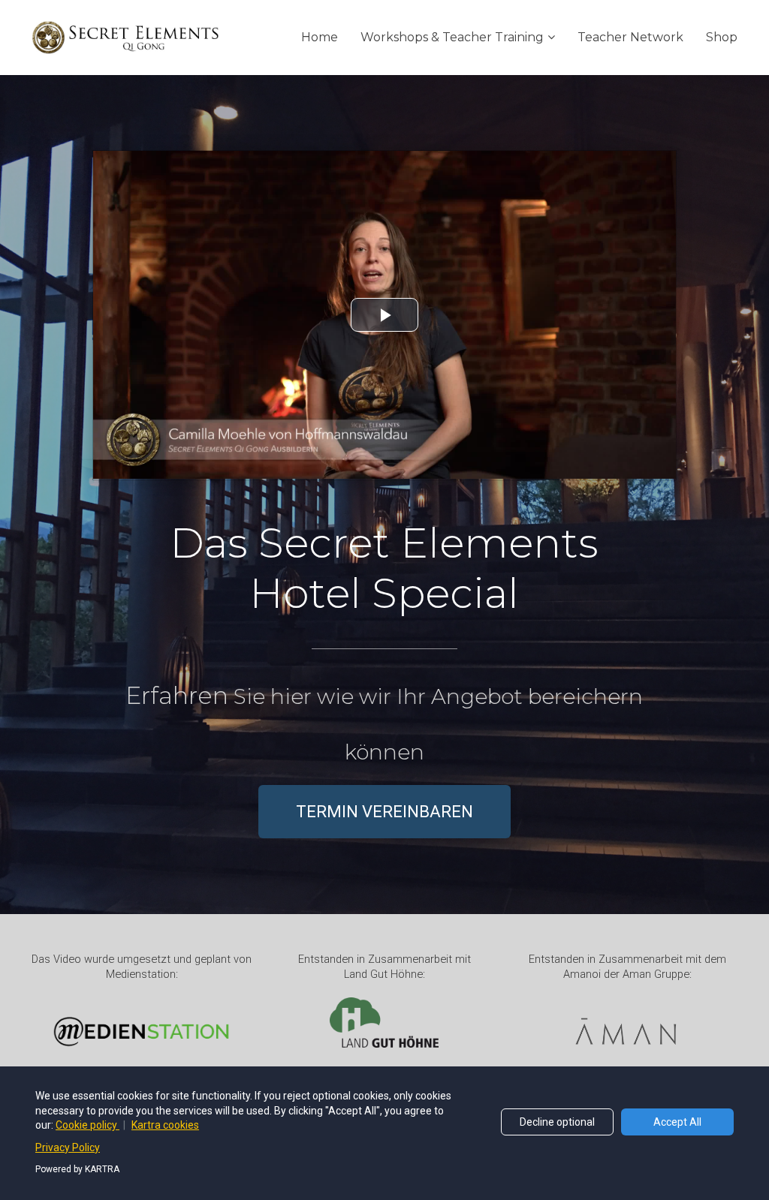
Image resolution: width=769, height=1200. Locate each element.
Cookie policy (87, 1125)
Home (319, 37)
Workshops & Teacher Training (452, 37)
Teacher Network (630, 37)
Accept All (677, 1122)
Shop (721, 37)
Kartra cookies (165, 1125)
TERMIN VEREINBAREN (384, 811)
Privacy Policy (67, 1147)
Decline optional (557, 1122)
